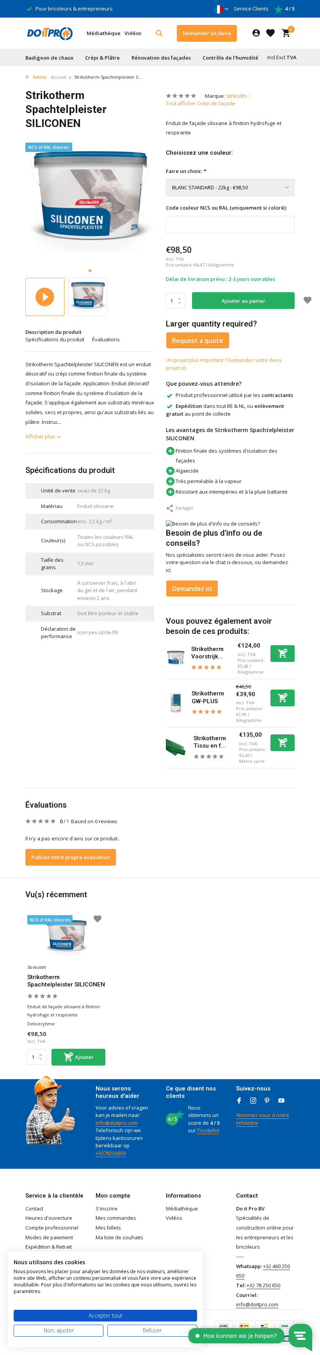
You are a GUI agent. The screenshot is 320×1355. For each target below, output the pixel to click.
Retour (39, 77)
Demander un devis (207, 33)
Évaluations (106, 339)
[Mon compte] (256, 33)
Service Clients (251, 8)
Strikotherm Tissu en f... (210, 742)
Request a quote (197, 340)
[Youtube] (281, 1101)
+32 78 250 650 (263, 1285)
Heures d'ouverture (48, 1217)
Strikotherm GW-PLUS (208, 697)
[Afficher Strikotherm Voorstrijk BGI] (175, 658)
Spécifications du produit (54, 339)
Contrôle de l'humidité (230, 57)
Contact (34, 1208)
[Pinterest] (267, 1101)
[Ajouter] (282, 653)
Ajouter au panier (243, 300)
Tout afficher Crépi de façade (200, 103)
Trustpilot (208, 1130)
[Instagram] (253, 1101)
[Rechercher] (159, 33)
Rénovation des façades (161, 57)
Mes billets (108, 1227)
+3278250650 (111, 1153)
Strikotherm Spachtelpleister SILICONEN (66, 981)
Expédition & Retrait (48, 1246)
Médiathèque (104, 33)
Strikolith (236, 95)
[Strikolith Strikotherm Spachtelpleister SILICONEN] (66, 937)
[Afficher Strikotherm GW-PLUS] (176, 703)
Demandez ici (192, 588)
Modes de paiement (49, 1237)
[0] (284, 33)
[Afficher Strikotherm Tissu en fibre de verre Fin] (177, 747)
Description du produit (53, 331)
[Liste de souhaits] (270, 33)
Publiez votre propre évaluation (70, 857)
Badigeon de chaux (49, 57)
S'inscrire (106, 1208)
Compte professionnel (51, 1227)
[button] (90, 270)
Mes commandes (116, 1217)
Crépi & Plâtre (102, 57)
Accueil (58, 77)
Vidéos (132, 33)
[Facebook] (239, 1101)
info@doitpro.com (117, 1122)
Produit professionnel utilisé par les (234, 395)
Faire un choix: (186, 171)
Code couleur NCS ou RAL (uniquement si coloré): (226, 207)
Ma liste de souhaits (119, 1237)
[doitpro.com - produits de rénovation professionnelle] (49, 33)
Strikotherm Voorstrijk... (207, 653)
